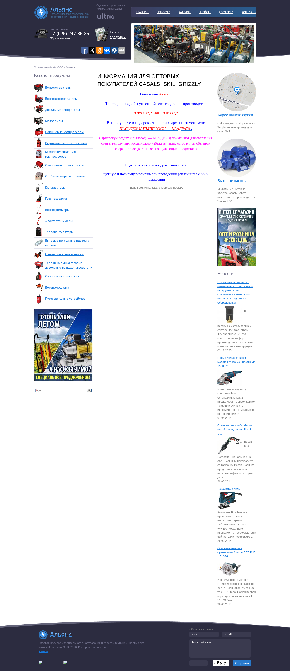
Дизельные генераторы (62, 110)
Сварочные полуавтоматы (64, 165)
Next (138, 44)
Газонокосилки (56, 198)
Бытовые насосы (232, 181)
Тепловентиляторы (59, 232)
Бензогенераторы (58, 87)
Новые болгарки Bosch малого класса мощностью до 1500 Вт (236, 362)
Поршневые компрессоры (64, 132)
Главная (142, 12)
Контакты (249, 12)
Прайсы (205, 12)
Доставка (226, 12)
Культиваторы (55, 187)
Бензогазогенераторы (61, 98)
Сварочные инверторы (62, 276)
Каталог (185, 12)
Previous (249, 44)
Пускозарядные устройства (65, 298)
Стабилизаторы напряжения (66, 176)
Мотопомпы (54, 121)
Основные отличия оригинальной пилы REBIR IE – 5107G (236, 552)
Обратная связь (60, 38)
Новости (163, 12)
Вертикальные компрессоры (66, 143)
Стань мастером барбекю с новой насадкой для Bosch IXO (235, 429)
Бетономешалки (57, 287)
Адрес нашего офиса (235, 115)
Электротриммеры (59, 221)
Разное (43, 651)
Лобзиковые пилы (229, 489)
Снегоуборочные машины (64, 254)
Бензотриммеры (57, 210)
